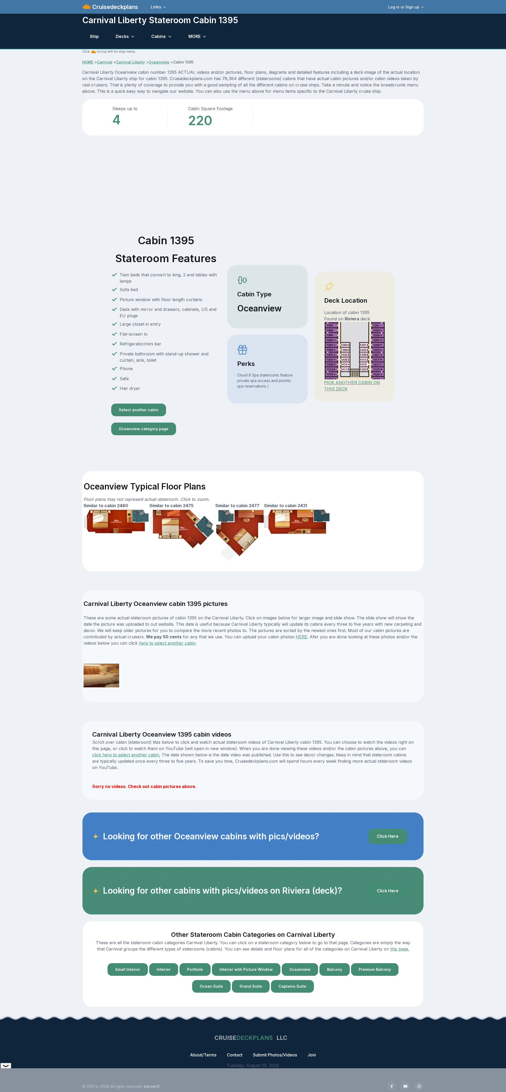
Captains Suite (292, 986)
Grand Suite (251, 986)
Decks (122, 36)
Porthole (195, 969)
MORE (194, 36)
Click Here (387, 836)
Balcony (334, 969)
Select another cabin (138, 410)
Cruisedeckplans (114, 6)
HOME (87, 62)
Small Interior (127, 969)
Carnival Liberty (130, 62)
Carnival (104, 62)
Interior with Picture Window (246, 969)
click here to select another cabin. (126, 754)
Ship (94, 36)
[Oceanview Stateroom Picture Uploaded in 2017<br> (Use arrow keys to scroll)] (101, 675)
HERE (301, 636)
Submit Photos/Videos (275, 1054)
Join (312, 1054)
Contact (234, 1054)
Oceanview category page (143, 429)
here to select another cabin (167, 643)
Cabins (158, 36)
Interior (164, 969)
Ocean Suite (211, 986)
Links (156, 6)
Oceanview (159, 62)
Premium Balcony (375, 969)
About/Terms (203, 1054)
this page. (399, 949)
